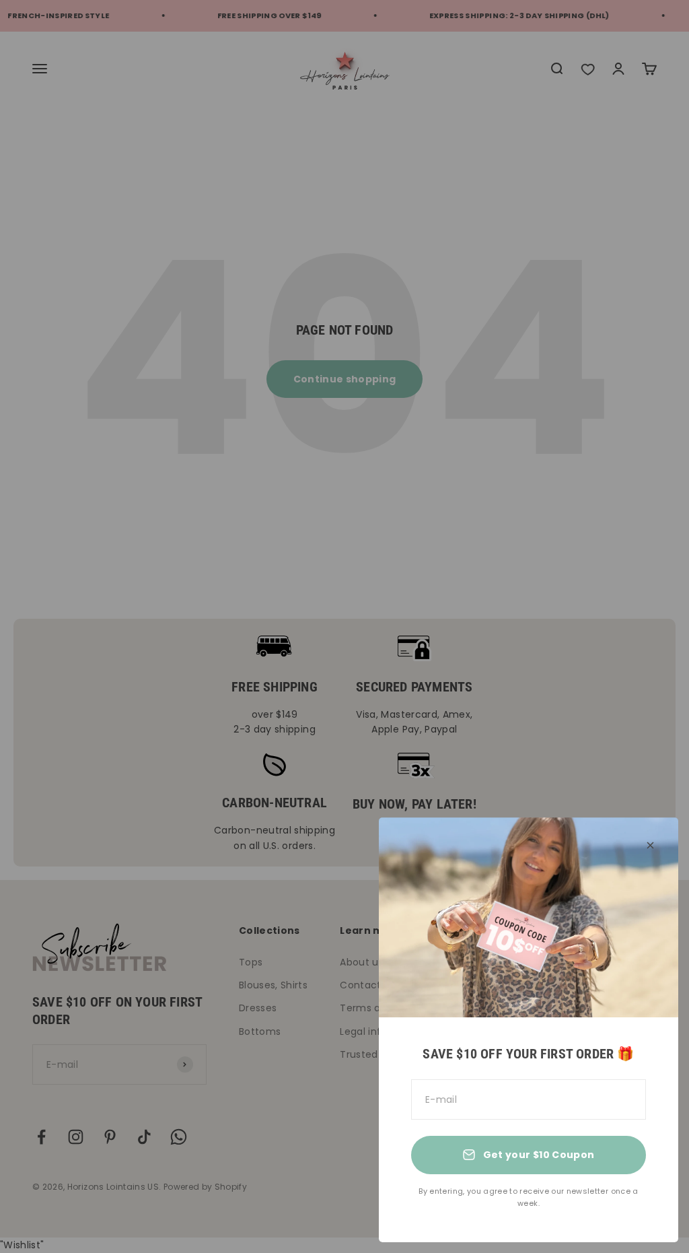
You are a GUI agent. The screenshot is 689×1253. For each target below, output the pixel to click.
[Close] (650, 845)
